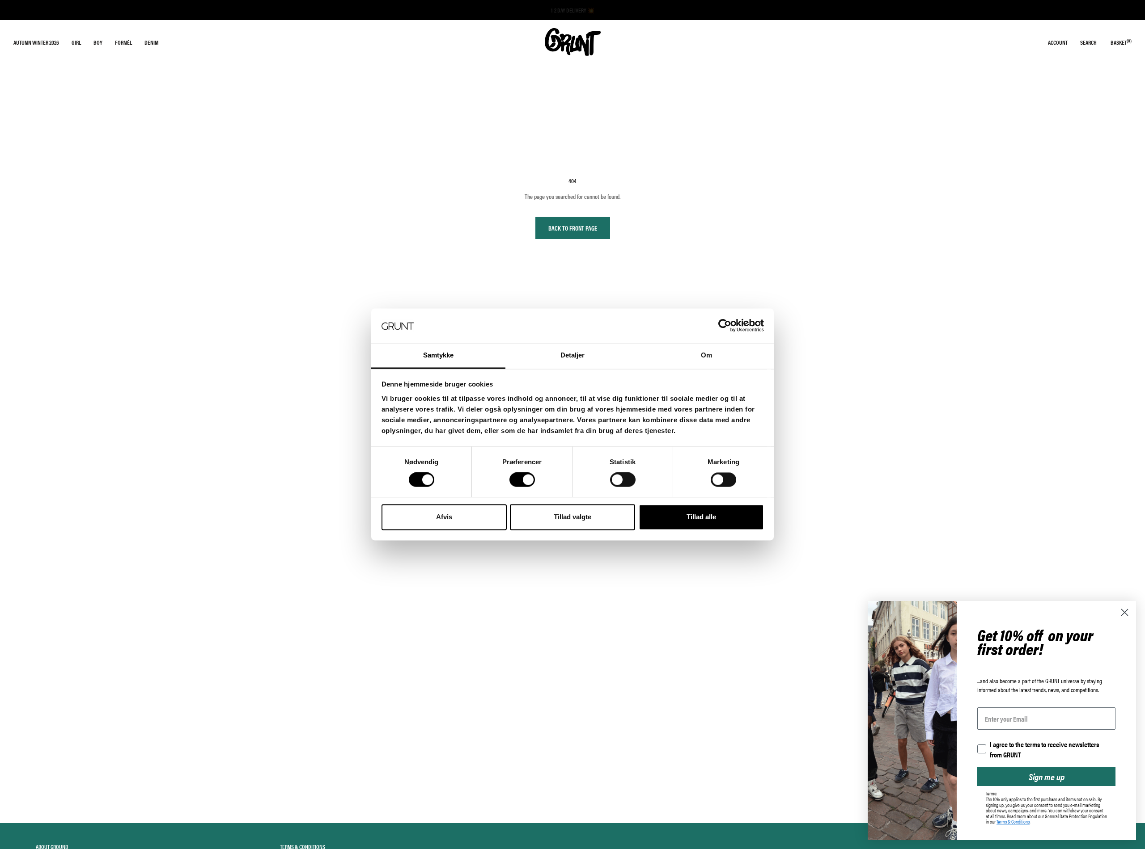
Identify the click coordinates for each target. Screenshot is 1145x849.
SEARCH (1088, 42)
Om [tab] (706, 355)
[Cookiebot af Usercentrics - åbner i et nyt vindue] (725, 325)
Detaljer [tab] (572, 355)
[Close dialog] (1124, 612)
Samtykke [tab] (438, 355)
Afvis (444, 517)
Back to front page (572, 227)
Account (1058, 42)
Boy (97, 42)
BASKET (1121, 42)
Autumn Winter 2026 (36, 42)
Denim (151, 42)
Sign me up (1046, 776)
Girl (76, 42)
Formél (123, 42)
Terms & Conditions (1013, 821)
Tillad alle (701, 517)
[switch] (522, 480)
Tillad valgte (572, 517)
